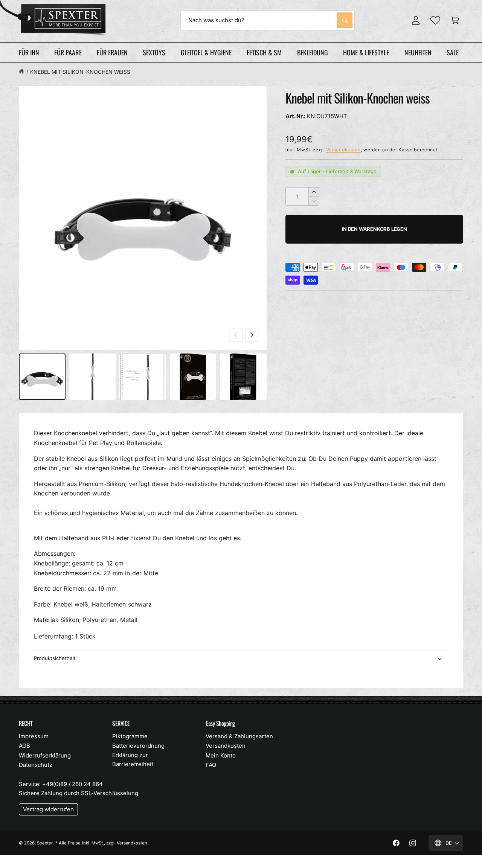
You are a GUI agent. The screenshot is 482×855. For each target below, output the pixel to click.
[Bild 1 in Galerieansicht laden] (42, 377)
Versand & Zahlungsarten (239, 736)
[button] (455, 20)
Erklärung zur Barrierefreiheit (132, 759)
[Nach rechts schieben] (252, 335)
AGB (24, 745)
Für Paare (67, 52)
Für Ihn (29, 52)
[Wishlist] (435, 20)
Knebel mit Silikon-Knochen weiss (80, 72)
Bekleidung (312, 52)
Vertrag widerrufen (48, 809)
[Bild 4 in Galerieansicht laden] (193, 377)
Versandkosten (343, 149)
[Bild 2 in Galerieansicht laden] (92, 377)
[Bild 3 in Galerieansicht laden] (142, 377)
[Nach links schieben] (236, 335)
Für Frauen (112, 52)
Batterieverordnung (138, 745)
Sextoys (154, 52)
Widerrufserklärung (45, 755)
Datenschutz (35, 764)
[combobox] (267, 20)
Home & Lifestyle (366, 52)
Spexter (44, 843)
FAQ (211, 764)
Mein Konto (221, 755)
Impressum (34, 736)
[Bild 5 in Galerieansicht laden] (243, 377)
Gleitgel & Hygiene (206, 52)
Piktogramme (130, 736)
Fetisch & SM (264, 52)
